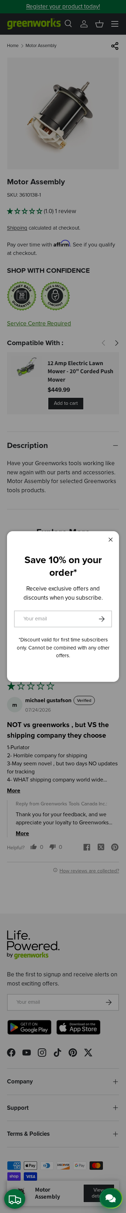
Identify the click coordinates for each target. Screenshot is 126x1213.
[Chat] (110, 1198)
